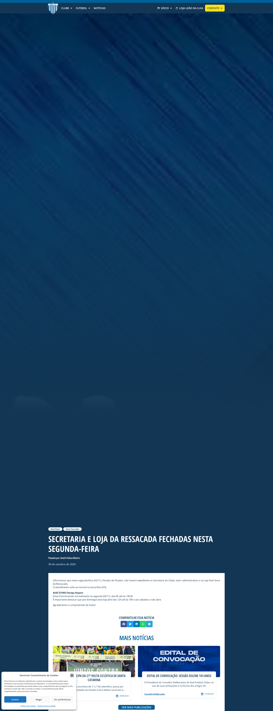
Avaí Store (55, 529)
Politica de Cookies (28, 706)
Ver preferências (62, 699)
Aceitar (15, 699)
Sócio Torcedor (72, 529)
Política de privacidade (46, 706)
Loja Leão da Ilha (191, 8)
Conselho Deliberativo (154, 694)
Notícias (100, 8)
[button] (72, 675)
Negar (39, 699)
